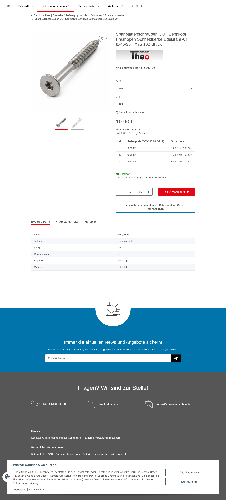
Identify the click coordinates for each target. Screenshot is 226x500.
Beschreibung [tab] (40, 221)
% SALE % (137, 6)
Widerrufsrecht (119, 454)
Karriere (88, 437)
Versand (143, 133)
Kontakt (35, 437)
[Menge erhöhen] (148, 191)
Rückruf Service (108, 404)
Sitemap (60, 454)
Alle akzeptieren (189, 472)
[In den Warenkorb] (34, 30)
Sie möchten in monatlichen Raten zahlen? (155, 207)
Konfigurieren (189, 481)
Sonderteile (75, 437)
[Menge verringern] (120, 191)
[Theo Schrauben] (8, 6)
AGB (50, 454)
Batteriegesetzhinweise (95, 454)
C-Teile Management (54, 437)
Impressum (19, 489)
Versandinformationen (107, 437)
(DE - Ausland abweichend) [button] (153, 177)
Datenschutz (36, 489)
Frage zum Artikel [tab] (67, 221)
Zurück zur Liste (42, 15)
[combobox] (155, 88)
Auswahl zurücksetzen (131, 112)
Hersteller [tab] (91, 221)
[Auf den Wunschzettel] (103, 38)
